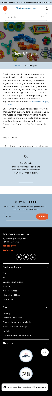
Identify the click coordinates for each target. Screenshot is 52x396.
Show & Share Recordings (15, 326)
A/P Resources (10, 291)
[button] (45, 352)
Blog (5, 273)
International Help (11, 295)
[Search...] (42, 17)
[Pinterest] (19, 257)
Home (17, 65)
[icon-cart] (46, 8)
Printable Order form (12, 318)
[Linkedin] (33, 257)
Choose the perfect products (17, 322)
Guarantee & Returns (13, 282)
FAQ (5, 277)
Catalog (7, 313)
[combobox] (26, 17)
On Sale (6, 331)
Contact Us (8, 299)
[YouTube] (26, 257)
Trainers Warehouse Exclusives (17, 335)
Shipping (7, 286)
